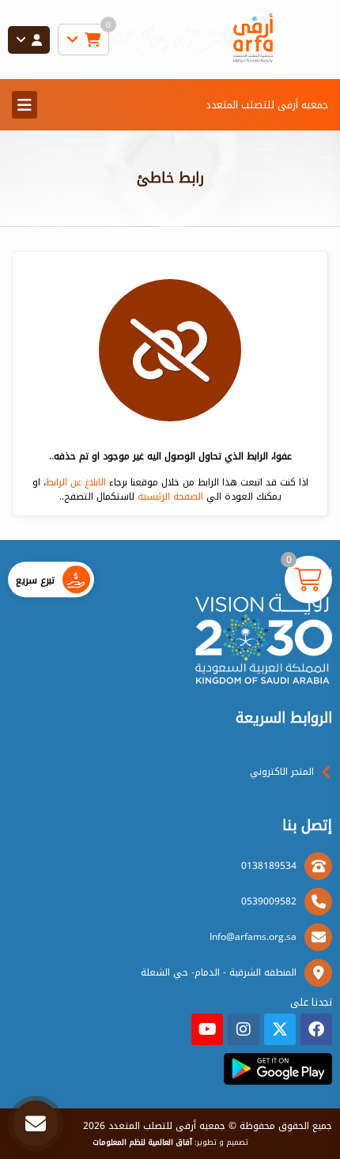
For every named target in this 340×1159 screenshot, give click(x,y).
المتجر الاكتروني (282, 771)
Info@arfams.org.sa (253, 937)
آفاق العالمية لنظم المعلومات (142, 1142)
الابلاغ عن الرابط (76, 482)
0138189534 (269, 865)
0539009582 (269, 901)
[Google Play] (278, 1069)
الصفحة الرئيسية (170, 496)
